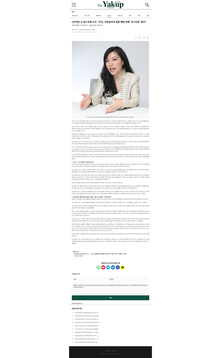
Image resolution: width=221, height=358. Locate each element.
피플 (148, 16)
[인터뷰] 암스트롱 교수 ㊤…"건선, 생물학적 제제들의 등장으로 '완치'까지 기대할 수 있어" (100, 254)
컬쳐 (130, 16)
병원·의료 (75, 16)
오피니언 (120, 16)
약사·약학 (87, 16)
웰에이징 (98, 16)
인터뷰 (109, 16)
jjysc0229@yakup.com (85, 29)
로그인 (107, 351)
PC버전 (113, 351)
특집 (139, 16)
